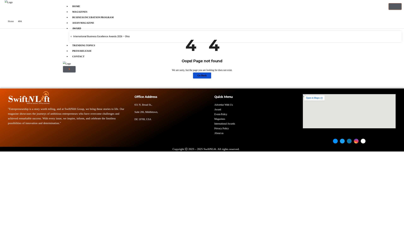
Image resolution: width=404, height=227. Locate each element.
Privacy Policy (221, 128)
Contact (78, 56)
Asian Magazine (83, 22)
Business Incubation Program (93, 17)
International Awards (224, 123)
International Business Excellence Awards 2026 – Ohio (101, 36)
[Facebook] (335, 141)
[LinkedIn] (349, 141)
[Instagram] (356, 141)
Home (76, 6)
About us (219, 133)
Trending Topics (83, 45)
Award (76, 28)
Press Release (82, 50)
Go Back (202, 75)
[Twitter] (342, 141)
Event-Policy (220, 114)
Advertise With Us (223, 104)
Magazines (79, 11)
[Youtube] (363, 141)
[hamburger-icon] (395, 6)
